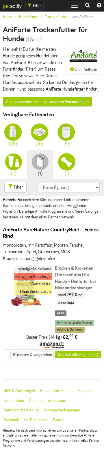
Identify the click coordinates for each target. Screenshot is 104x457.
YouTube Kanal (36, 420)
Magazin (84, 391)
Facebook (11, 420)
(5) (66, 143)
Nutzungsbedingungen (62, 410)
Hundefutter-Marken (56, 391)
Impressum (57, 400)
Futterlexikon (13, 400)
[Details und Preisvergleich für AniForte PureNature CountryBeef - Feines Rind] (26, 309)
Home (8, 17)
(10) (39, 143)
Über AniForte (85, 70)
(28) (13, 143)
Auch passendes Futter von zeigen (47, 102)
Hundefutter (28, 17)
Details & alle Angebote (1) (78, 355)
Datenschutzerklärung (21, 410)
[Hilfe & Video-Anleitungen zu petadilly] (99, 6)
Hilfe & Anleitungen (19, 391)
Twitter (58, 420)
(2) (13, 173)
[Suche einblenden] (87, 6)
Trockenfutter (55, 17)
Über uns (36, 400)
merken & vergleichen (34, 355)
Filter (37, 5)
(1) (40, 173)
